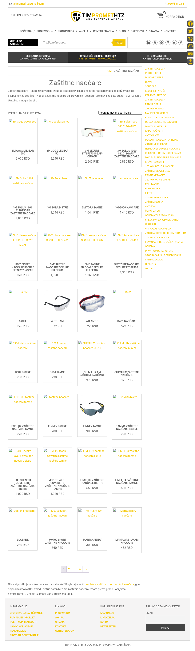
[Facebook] (190, 23)
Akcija (83, 31)
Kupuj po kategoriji (17, 42)
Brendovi (137, 31)
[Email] (190, 54)
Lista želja (107, 617)
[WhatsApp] (190, 46)
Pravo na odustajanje (24, 635)
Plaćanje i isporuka (22, 617)
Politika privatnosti (23, 621)
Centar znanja (103, 31)
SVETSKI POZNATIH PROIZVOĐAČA (97, 58)
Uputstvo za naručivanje (26, 612)
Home (109, 70)
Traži (119, 42)
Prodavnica (66, 31)
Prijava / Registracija (26, 15)
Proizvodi (44, 31)
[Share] (190, 61)
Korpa (104, 621)
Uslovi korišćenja (21, 626)
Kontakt (170, 31)
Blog (122, 31)
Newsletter (108, 626)
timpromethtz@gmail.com (28, 3)
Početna (26, 31)
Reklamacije (18, 630)
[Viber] (190, 39)
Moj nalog (107, 612)
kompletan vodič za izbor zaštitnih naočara (108, 584)
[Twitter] (190, 31)
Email (149, 612)
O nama (154, 31)
